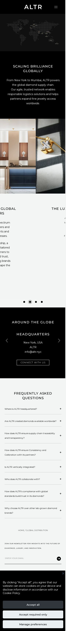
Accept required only (33, 614)
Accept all (33, 604)
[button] (24, 302)
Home (21, 530)
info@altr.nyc (33, 351)
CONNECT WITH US (33, 362)
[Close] (63, 574)
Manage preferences (33, 624)
